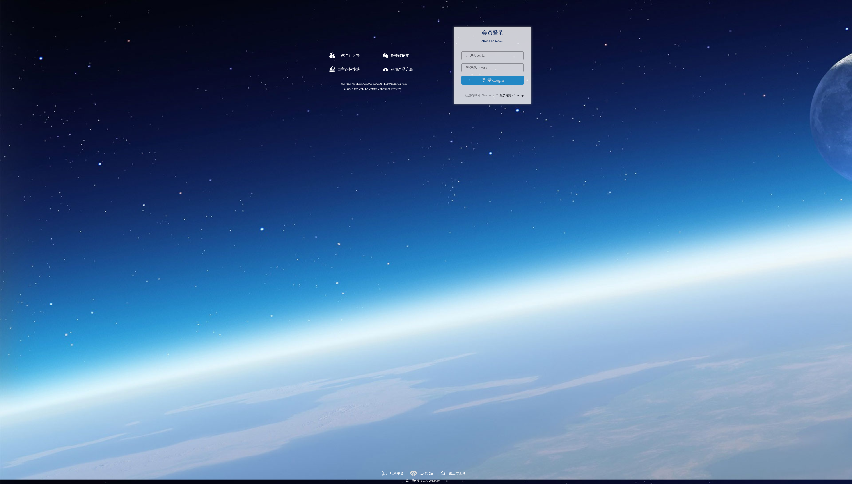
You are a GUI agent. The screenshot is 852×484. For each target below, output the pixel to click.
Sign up (519, 95)
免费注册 (505, 95)
